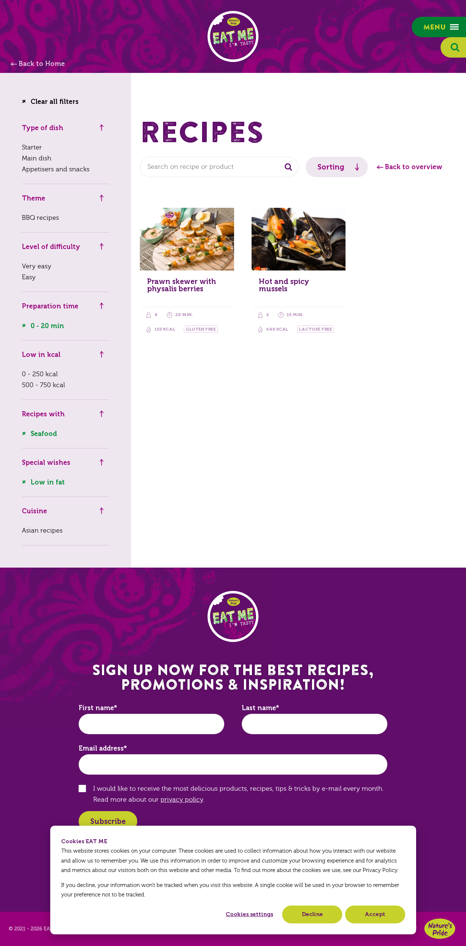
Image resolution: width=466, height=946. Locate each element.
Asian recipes (42, 530)
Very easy (36, 266)
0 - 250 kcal (40, 374)
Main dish (36, 158)
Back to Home (42, 64)
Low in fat (48, 482)
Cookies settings (249, 914)
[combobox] (219, 167)
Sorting (330, 167)
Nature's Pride (439, 928)
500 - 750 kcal (43, 385)
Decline (312, 914)
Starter (32, 147)
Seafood (44, 434)
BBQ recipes (40, 218)
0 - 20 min (47, 326)
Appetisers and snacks (56, 169)
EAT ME (233, 36)
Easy (29, 277)
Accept (375, 914)
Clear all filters (55, 102)
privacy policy (182, 799)
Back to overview (413, 167)
